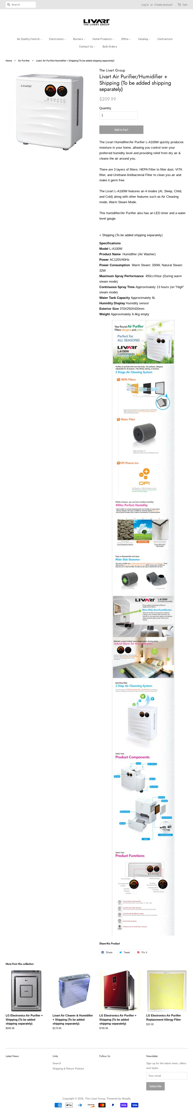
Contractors (164, 39)
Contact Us (86, 46)
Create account (163, 4)
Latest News (12, 1056)
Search (57, 1063)
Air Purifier (24, 60)
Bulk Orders (110, 46)
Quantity (105, 108)
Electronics (56, 39)
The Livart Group (95, 1098)
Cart (184, 4)
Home (9, 60)
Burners (78, 39)
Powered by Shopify (119, 1098)
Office (125, 39)
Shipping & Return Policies (68, 1068)
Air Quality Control (28, 39)
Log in (145, 4)
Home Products (102, 39)
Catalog (143, 39)
